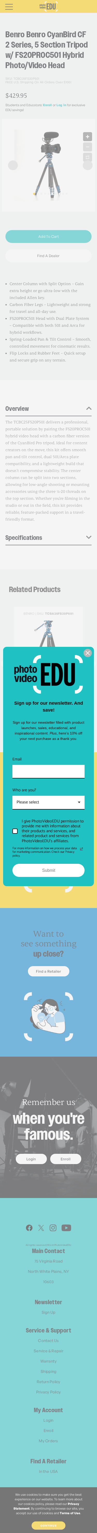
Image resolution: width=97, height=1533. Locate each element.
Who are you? (24, 790)
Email (17, 759)
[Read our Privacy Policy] (81, 849)
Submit (48, 870)
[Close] (87, 653)
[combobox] (48, 802)
